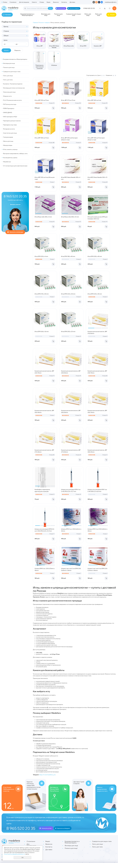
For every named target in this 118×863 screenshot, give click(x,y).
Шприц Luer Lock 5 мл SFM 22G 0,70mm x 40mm (97, 569)
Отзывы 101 (78, 221)
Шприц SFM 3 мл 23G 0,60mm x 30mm (97, 530)
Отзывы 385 (51, 142)
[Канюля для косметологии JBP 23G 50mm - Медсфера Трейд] (71, 359)
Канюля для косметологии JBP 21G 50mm (97, 332)
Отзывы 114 (51, 103)
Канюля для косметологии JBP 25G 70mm (97, 411)
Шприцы (54, 65)
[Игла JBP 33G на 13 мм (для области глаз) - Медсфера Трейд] (98, 126)
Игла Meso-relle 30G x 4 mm (43, 217)
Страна (6, 31)
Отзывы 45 (78, 182)
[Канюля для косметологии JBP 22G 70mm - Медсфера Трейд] (45, 359)
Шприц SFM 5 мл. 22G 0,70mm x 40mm (45, 569)
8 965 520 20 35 (89, 8)
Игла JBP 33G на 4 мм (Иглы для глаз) (45, 178)
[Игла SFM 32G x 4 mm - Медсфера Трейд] (45, 244)
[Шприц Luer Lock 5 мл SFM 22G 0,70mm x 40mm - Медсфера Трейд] (98, 556)
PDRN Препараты (8, 108)
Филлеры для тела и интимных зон (14, 88)
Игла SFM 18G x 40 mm (68, 256)
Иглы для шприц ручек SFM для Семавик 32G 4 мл (97, 218)
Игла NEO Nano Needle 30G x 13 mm (97, 178)
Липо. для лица (87, 14)
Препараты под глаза (10, 125)
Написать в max (61, 8)
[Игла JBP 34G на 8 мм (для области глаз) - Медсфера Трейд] (71, 126)
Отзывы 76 (104, 415)
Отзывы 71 (51, 533)
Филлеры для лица (45, 14)
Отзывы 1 (52, 182)
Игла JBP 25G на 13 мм (42, 100)
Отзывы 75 (51, 375)
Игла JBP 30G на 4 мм (94, 100)
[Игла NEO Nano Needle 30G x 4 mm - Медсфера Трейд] (71, 165)
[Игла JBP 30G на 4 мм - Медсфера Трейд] (98, 88)
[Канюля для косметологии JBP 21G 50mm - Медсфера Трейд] (98, 319)
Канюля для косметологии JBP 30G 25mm (97, 451)
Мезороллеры (7, 145)
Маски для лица (8, 141)
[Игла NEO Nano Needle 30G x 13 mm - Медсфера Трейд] (98, 165)
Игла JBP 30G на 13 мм (42, 138)
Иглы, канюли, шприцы (10, 149)
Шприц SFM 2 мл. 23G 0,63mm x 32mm (71, 530)
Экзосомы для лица (9, 92)
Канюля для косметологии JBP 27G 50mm (71, 451)
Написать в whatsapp (16, 232)
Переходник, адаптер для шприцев (39, 66)
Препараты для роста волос (12, 121)
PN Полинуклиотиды (9, 104)
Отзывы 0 (78, 259)
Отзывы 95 (51, 221)
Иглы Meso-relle (69, 46)
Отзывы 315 (104, 103)
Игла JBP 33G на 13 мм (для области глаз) (96, 139)
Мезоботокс (7, 161)
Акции (112, 14)
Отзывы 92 (104, 142)
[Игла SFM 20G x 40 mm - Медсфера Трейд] (98, 244)
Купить (53, 108)
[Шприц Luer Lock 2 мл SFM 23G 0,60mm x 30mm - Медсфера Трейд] (71, 556)
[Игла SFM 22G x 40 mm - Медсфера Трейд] (98, 282)
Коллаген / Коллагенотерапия (12, 84)
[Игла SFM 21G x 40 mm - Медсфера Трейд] (45, 282)
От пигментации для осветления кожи (15, 166)
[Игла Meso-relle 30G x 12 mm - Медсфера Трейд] (71, 205)
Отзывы (42, 2)
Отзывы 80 (51, 454)
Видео (48, 2)
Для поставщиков (24, 2)
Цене (99, 75)
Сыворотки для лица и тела (73, 14)
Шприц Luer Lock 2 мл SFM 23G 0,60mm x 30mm (71, 569)
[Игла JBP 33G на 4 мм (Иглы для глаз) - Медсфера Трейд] (45, 165)
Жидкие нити (7, 96)
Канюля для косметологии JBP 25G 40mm (44, 411)
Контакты (64, 2)
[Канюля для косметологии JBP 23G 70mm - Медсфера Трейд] (98, 359)
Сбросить (17, 50)
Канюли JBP (98, 46)
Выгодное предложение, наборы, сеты (15, 153)
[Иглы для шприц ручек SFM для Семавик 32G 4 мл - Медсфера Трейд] (98, 205)
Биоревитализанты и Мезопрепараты (27, 14)
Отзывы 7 (52, 296)
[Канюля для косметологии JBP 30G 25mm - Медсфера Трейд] (98, 438)
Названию (109, 75)
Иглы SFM (83, 46)
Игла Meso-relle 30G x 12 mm (70, 217)
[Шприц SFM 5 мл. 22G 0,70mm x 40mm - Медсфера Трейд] (45, 556)
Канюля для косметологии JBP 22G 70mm (44, 372)
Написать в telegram (74, 8)
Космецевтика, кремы (10, 157)
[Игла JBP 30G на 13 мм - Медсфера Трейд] (45, 126)
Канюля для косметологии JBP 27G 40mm (44, 451)
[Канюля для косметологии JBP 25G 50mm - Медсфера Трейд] (71, 398)
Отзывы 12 (51, 336)
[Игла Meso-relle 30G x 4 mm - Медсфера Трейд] (45, 205)
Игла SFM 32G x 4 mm (41, 256)
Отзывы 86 (104, 375)
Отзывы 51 (78, 142)
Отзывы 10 (78, 336)
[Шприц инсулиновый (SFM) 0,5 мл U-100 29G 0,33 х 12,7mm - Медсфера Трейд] (45, 517)
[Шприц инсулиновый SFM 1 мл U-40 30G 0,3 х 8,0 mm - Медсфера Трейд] (98, 477)
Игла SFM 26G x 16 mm (42, 331)
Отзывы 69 (78, 454)
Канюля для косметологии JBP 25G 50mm (71, 411)
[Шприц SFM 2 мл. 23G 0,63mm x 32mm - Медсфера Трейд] (71, 517)
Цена (5, 40)
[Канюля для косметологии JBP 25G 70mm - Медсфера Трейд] (98, 398)
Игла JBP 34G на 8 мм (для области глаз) (69, 139)
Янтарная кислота (9, 129)
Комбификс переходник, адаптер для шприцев (42, 490)
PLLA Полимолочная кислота (12, 100)
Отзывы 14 (51, 494)
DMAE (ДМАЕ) (7, 112)
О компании (13, 2)
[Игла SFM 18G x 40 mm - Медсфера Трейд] (71, 244)
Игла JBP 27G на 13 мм (68, 100)
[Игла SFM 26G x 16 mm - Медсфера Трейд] (45, 319)
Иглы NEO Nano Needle (54, 46)
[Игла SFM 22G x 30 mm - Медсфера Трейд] (71, 282)
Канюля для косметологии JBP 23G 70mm (97, 372)
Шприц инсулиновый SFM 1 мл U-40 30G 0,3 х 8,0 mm (97, 490)
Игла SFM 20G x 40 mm (95, 256)
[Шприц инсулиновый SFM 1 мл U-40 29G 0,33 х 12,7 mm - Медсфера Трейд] (71, 477)
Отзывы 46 (78, 494)
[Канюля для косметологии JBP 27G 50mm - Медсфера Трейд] (71, 438)
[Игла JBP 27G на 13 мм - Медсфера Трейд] (71, 88)
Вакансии (56, 2)
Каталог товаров (44, 22)
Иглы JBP (40, 46)
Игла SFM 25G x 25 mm (68, 331)
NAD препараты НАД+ (10, 116)
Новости (34, 2)
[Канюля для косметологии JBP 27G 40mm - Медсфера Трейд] (45, 438)
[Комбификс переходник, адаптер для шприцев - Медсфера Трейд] (45, 477)
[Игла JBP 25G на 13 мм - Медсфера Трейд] (45, 88)
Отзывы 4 (105, 296)
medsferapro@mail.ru (110, 2)
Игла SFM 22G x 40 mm (95, 294)
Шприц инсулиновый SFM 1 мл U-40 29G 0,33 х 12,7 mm (70, 490)
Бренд (6, 26)
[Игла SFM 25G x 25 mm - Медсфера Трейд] (71, 319)
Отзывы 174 (78, 415)
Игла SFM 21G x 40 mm (42, 294)
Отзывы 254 (78, 103)
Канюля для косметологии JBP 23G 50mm (71, 372)
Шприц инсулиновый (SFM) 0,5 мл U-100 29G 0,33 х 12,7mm (44, 530)
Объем (6, 35)
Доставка (72, 2)
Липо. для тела (98, 14)
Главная (35, 22)
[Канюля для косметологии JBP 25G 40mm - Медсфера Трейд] (45, 398)
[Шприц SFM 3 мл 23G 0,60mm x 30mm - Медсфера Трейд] (98, 517)
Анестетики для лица (10, 133)
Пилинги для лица (58, 14)
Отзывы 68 (104, 182)
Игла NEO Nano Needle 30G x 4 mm (70, 178)
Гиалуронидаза (8, 137)
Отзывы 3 (105, 259)
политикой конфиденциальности (14, 854)
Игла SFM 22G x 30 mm (68, 294)
